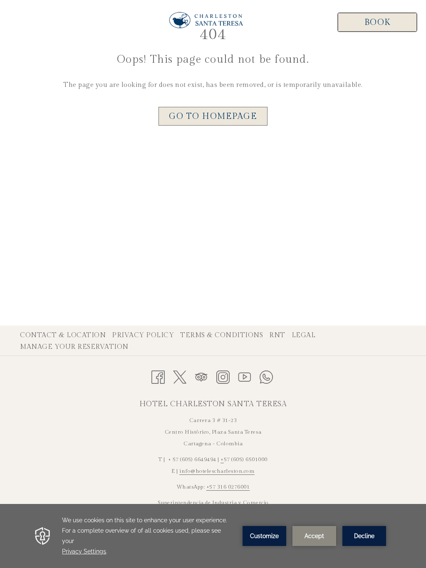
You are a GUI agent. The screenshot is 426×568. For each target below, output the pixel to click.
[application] (213, 536)
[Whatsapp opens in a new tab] (266, 376)
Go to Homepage (213, 116)
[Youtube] (244, 376)
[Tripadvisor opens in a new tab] (201, 376)
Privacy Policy (144, 335)
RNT (278, 335)
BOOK (377, 22)
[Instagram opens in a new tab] (223, 376)
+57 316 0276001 (228, 487)
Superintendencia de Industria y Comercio (213, 502)
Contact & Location (64, 335)
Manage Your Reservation (75, 347)
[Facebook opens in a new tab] (158, 376)
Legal (305, 335)
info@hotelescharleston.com (217, 471)
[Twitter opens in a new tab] (179, 376)
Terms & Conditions (222, 335)
